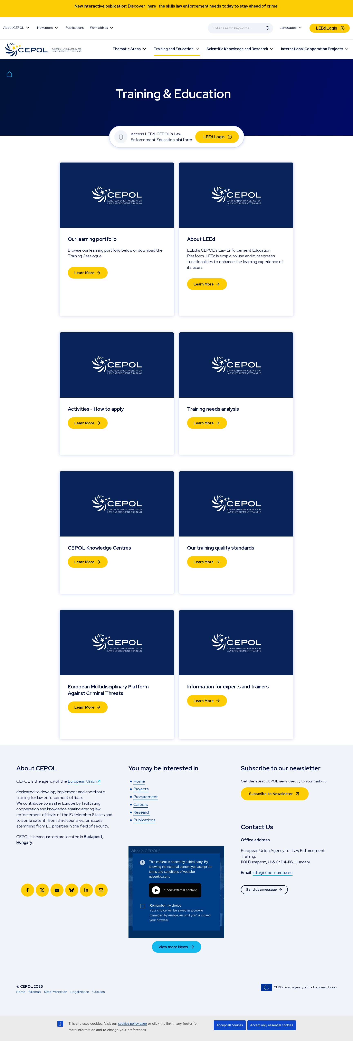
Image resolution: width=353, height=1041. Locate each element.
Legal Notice (79, 992)
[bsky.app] (71, 890)
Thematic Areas (127, 48)
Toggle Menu (28, 27)
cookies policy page (132, 1023)
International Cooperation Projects (312, 48)
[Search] (267, 28)
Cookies (98, 992)
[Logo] (44, 49)
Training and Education (173, 48)
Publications (75, 27)
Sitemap (35, 992)
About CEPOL (13, 27)
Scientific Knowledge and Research (237, 48)
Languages (288, 27)
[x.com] (42, 890)
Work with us (99, 27)
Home (20, 992)
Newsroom (45, 27)
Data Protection (55, 992)
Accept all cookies (230, 1025)
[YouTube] (57, 890)
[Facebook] (27, 890)
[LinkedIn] (86, 890)
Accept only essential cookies (271, 1025)
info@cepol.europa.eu (273, 872)
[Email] (101, 890)
